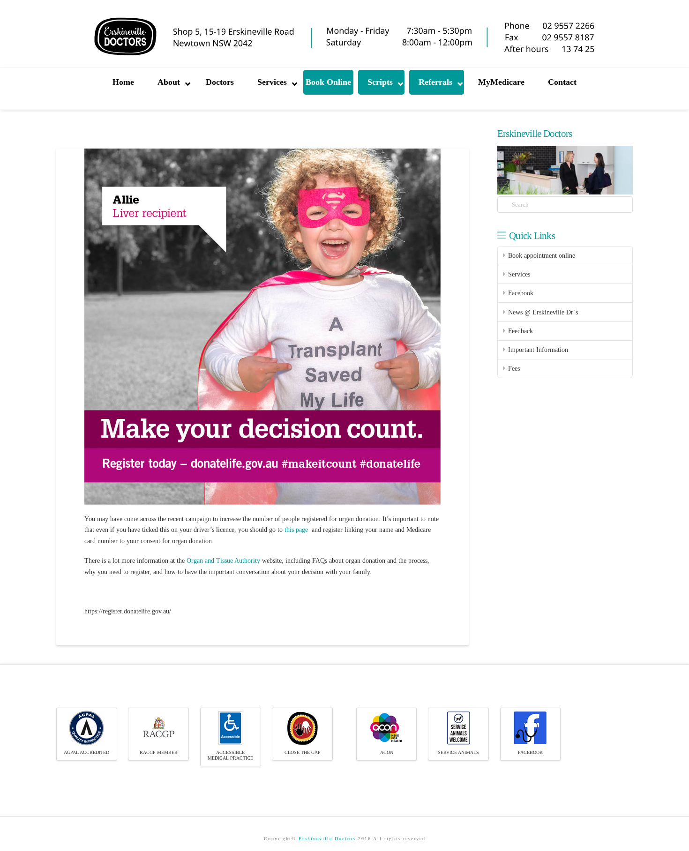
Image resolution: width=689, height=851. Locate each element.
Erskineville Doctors (327, 838)
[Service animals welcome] (458, 727)
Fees (514, 368)
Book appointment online (541, 255)
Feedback (520, 331)
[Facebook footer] (530, 727)
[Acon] (386, 727)
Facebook (520, 293)
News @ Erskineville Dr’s (543, 312)
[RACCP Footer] (158, 727)
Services (519, 274)
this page (296, 529)
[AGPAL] (86, 727)
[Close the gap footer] (302, 727)
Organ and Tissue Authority (223, 560)
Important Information (538, 349)
